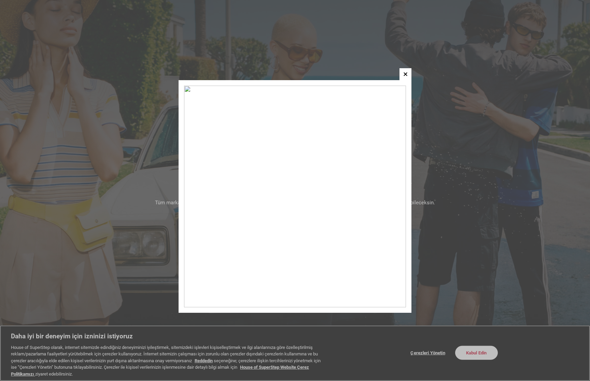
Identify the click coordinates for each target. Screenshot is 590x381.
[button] (405, 74)
